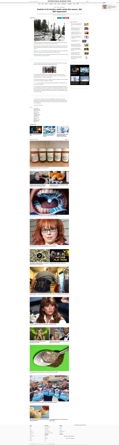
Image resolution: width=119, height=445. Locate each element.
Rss (68, 438)
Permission (47, 428)
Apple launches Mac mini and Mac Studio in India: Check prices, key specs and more (76, 57)
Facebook (72, 436)
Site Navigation (62, 431)
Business (31, 431)
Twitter (66, 436)
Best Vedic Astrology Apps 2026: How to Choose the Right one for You (76, 24)
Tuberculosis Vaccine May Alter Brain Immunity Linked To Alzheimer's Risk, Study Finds (62, 135)
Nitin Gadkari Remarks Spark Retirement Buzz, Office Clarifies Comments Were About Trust (76, 45)
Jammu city (36, 82)
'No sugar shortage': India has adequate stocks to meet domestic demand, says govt (76, 53)
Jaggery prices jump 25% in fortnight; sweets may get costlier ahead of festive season (76, 33)
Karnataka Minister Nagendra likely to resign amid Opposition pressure (76, 49)
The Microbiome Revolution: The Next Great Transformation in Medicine (49, 135)
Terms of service (47, 431)
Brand (60, 428)
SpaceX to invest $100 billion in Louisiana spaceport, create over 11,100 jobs (76, 37)
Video (31, 440)
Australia (46, 435)
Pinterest (72, 438)
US (30, 428)
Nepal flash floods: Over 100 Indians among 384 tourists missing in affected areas (75, 28)
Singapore (46, 438)
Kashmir (39, 50)
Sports (31, 434)
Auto (30, 437)
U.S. (45, 441)
